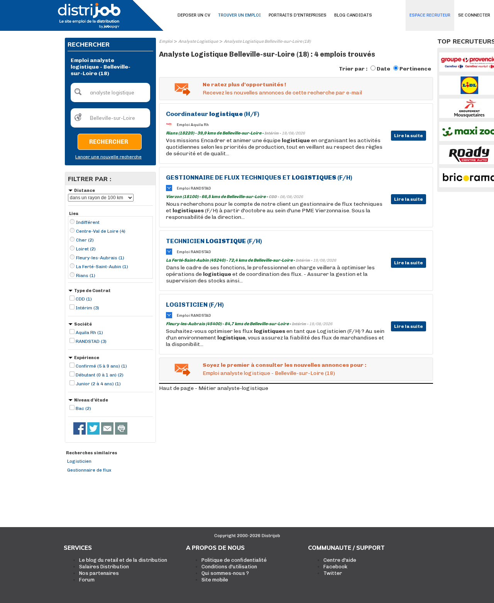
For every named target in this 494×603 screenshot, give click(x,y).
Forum (87, 580)
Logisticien (79, 461)
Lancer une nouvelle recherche (108, 157)
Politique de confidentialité (234, 560)
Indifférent (88, 222)
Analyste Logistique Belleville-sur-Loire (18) (267, 41)
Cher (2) (85, 240)
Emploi (166, 41)
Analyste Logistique (198, 41)
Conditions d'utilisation (229, 566)
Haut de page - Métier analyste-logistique (213, 388)
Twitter (332, 573)
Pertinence (415, 69)
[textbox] (110, 92)
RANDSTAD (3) (91, 341)
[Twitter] (93, 428)
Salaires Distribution (104, 566)
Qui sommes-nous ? (225, 573)
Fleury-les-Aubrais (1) (100, 257)
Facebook (335, 566)
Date (383, 69)
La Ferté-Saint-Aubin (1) (102, 266)
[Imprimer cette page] (121, 428)
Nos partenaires (99, 573)
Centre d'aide (339, 560)
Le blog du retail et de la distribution (123, 560)
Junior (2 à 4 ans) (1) (98, 383)
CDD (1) (84, 299)
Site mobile (214, 580)
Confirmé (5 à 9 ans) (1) (101, 366)
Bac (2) (83, 408)
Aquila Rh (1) (89, 332)
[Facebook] (79, 428)
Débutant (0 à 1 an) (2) (100, 375)
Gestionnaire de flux (89, 470)
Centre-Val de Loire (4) (100, 231)
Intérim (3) (87, 308)
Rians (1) (85, 275)
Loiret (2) (86, 249)
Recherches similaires (91, 452)
